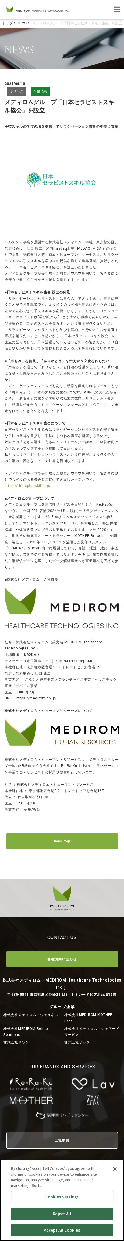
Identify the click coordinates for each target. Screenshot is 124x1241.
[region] (62, 1200)
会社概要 (62, 1140)
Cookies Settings (62, 1197)
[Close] (114, 1169)
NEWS (22, 23)
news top (62, 841)
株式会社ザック (77, 1042)
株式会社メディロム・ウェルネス (31, 1015)
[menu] (117, 9)
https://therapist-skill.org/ (28, 486)
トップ (7, 23)
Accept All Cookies (62, 1230)
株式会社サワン (16, 1042)
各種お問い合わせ (62, 959)
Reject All (62, 1213)
